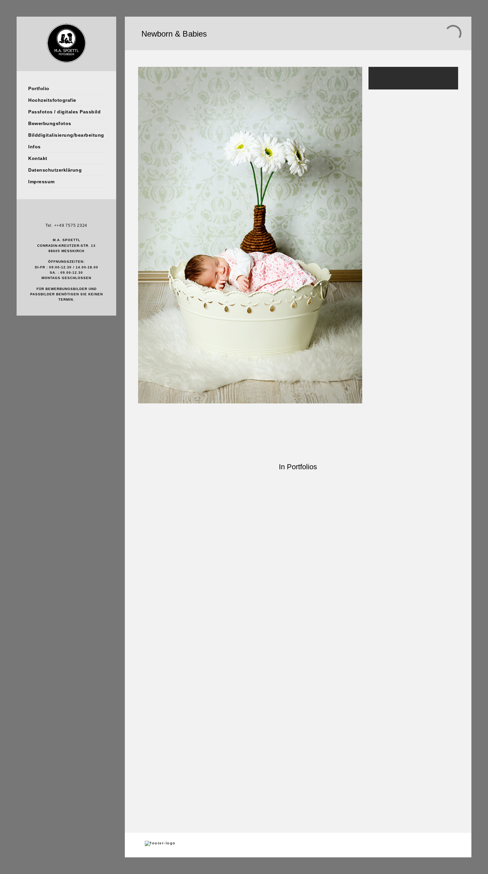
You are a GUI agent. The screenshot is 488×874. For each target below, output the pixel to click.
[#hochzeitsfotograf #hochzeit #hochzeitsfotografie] (337, 655)
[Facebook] (56, 215)
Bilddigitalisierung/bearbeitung (66, 135)
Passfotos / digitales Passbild (64, 111)
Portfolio (38, 88)
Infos (34, 146)
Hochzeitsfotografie (52, 100)
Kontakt (37, 158)
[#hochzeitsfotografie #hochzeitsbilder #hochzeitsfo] (142, 561)
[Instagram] (66, 215)
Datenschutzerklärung (55, 170)
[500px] (76, 215)
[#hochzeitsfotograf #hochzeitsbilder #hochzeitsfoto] (337, 549)
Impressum (41, 181)
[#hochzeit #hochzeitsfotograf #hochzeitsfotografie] (181, 652)
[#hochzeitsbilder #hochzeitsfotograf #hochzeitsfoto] (298, 557)
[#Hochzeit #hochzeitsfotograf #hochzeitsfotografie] (220, 652)
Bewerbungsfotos (49, 123)
